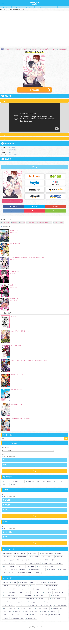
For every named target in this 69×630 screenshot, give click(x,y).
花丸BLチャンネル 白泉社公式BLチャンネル (43, 49)
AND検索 (12, 456)
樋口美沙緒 (12, 147)
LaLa (32, 585)
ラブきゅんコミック (57, 608)
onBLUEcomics (8, 589)
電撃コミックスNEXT (22, 614)
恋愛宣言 (6, 618)
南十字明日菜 (12, 150)
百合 (13, 484)
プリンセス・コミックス (52, 602)
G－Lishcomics (42, 582)
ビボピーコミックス (9, 602)
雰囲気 (5, 509)
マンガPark (48, 605)
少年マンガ (5, 7)
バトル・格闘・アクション (44, 481)
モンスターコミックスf (9, 608)
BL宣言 (6, 582)
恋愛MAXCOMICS (55, 614)
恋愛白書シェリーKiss (17, 618)
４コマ (40, 7)
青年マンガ (28, 7)
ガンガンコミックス (9, 595)
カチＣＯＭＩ (47, 592)
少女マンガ (17, 7)
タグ (3, 454)
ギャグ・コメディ (19, 481)
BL (63, 7)
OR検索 (5, 456)
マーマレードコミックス (36, 605)
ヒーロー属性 (7, 532)
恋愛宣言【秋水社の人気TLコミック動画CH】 (29, 572)
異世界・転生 (30, 481)
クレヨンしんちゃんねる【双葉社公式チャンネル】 (16, 560)
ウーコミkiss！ (36, 592)
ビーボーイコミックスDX (27, 598)
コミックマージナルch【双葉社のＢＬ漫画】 (44, 560)
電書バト (34, 614)
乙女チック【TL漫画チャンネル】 (46, 566)
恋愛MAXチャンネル (9, 572)
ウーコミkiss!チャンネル (21, 556)
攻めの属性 (6, 500)
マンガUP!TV (31, 566)
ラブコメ (6, 484)
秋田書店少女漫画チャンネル (37, 569)
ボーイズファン (22, 605)
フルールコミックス (9, 605)
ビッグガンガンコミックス (58, 598)
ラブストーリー (59, 481)
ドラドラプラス (22, 563)
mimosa (59, 553)
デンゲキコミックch (9, 563)
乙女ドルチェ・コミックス (30, 611)
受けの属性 (6, 504)
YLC (31, 589)
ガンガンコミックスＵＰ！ (42, 595)
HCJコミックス (34, 553)
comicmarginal (23, 582)
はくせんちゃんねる (35, 563)
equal (32, 582)
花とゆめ (43, 611)
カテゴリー (5, 447)
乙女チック (17, 611)
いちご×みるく (7, 556)
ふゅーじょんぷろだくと (36, 602)
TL (51, 7)
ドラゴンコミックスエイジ (10, 598)
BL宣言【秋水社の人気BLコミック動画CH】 (15, 553)
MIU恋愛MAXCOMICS (51, 585)
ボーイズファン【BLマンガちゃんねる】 (14, 566)
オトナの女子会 (35, 556)
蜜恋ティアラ (43, 614)
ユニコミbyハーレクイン (42, 608)
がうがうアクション (48, 556)
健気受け (26, 49)
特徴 (4, 464)
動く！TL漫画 (62, 569)
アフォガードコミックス (57, 589)
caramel (14, 582)
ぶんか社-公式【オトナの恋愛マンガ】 (52, 563)
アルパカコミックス (24, 592)
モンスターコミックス (60, 605)
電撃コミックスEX (8, 614)
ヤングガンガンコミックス (25, 608)
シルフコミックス (56, 595)
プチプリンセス (22, 602)
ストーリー (6, 459)
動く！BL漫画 (51, 569)
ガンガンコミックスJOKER (24, 595)
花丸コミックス (62, 49)
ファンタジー (9, 49)
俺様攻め (18, 49)
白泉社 (10, 152)
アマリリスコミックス (9, 592)
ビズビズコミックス (43, 598)
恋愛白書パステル (31, 618)
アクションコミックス (41, 589)
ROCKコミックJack (21, 589)
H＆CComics (24, 585)
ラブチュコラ (7, 611)
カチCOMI (59, 556)
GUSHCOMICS (53, 582)
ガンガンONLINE (59, 592)
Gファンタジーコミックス (10, 585)
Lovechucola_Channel (47, 553)
